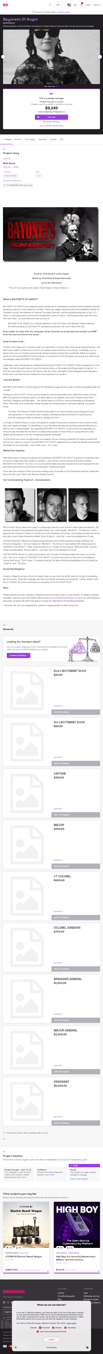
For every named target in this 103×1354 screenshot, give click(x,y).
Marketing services (92, 1296)
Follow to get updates (79, 1179)
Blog (59, 1299)
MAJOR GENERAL (66, 1030)
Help (64, 1160)
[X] (8, 1302)
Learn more (21, 1177)
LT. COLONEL (62, 876)
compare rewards (18, 655)
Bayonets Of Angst (20, 19)
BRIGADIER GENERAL (68, 979)
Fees (86, 1293)
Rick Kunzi (10, 23)
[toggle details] (49, 1273)
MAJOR (59, 825)
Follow (51, 117)
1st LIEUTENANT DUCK (69, 722)
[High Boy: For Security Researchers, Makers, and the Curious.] (77, 1225)
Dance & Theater (10, 176)
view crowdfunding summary (51, 126)
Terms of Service (10, 1335)
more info (7, 167)
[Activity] (81, 5)
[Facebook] (4, 1302)
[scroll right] (100, 57)
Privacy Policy (9, 1332)
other (39, 176)
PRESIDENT (61, 1082)
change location (63, 12)
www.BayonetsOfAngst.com (65, 598)
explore (65, 1197)
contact (15, 167)
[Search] (50, 5)
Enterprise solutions (92, 1303)
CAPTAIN (60, 773)
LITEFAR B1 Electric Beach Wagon (23, 1256)
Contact (61, 1293)
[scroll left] (3, 57)
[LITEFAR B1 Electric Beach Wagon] (26, 1225)
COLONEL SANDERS (67, 928)
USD (58, 5)
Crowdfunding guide (78, 1160)
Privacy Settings (9, 1338)
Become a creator (91, 1299)
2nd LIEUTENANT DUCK (70, 671)
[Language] (69, 5)
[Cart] (75, 5)
